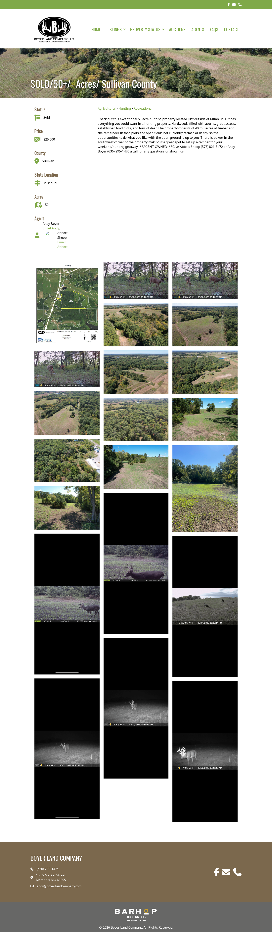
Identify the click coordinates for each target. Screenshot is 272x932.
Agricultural (107, 108)
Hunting (124, 108)
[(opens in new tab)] (136, 914)
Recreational (143, 108)
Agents (197, 29)
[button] (124, 29)
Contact (231, 29)
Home (96, 29)
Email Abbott (62, 244)
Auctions (177, 29)
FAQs (214, 29)
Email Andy (51, 228)
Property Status (145, 29)
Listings (114, 29)
